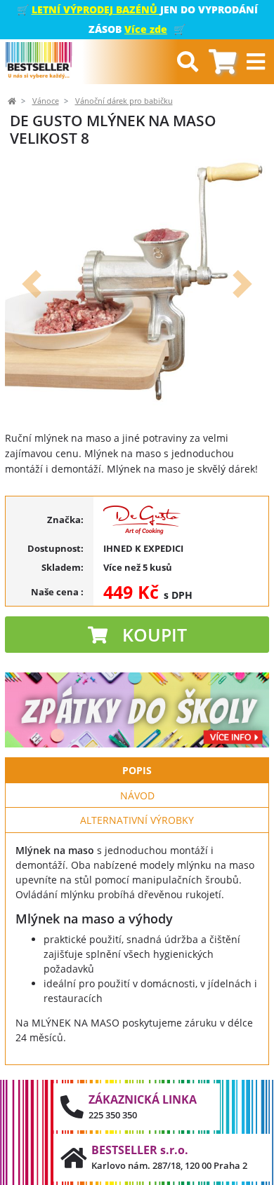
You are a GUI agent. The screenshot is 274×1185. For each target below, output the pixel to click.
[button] (31, 284)
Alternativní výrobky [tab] (137, 820)
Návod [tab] (137, 795)
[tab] (222, 62)
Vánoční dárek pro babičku (124, 101)
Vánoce (45, 101)
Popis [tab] (137, 770)
